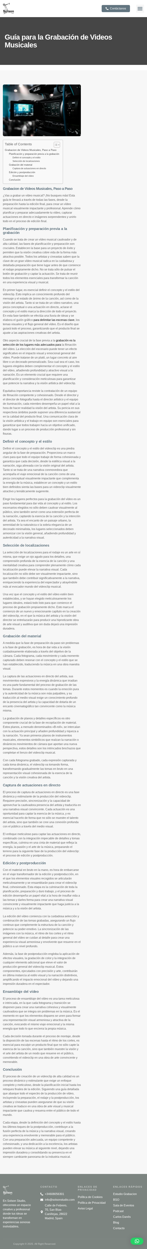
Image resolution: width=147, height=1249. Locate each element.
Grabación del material (20, 164)
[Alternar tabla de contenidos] (55, 145)
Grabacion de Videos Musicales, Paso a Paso (30, 150)
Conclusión (14, 179)
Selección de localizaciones (26, 161)
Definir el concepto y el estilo (27, 157)
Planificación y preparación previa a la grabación (34, 154)
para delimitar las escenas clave (54, 319)
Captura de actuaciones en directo (29, 168)
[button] (140, 9)
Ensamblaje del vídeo (23, 176)
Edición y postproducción (22, 172)
